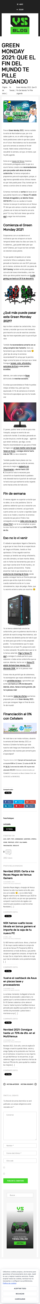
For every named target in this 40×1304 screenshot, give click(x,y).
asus (4, 839)
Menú (21, 4)
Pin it (20, 806)
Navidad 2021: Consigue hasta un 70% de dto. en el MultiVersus (19, 1033)
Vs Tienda (9, 829)
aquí (4, 216)
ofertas (33, 839)
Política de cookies (9, 1283)
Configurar (20, 1299)
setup (17, 842)
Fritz (12, 839)
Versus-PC (16, 845)
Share (9, 802)
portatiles (11, 842)
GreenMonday (19, 839)
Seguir (21, 10)
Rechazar (20, 1294)
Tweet (20, 802)
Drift (8, 839)
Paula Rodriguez (8, 818)
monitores (27, 839)
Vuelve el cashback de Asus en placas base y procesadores (20, 981)
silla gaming (23, 842)
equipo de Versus (18, 161)
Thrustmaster (7, 845)
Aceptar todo (20, 1288)
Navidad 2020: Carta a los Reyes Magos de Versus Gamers (18, 875)
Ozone (5, 842)
